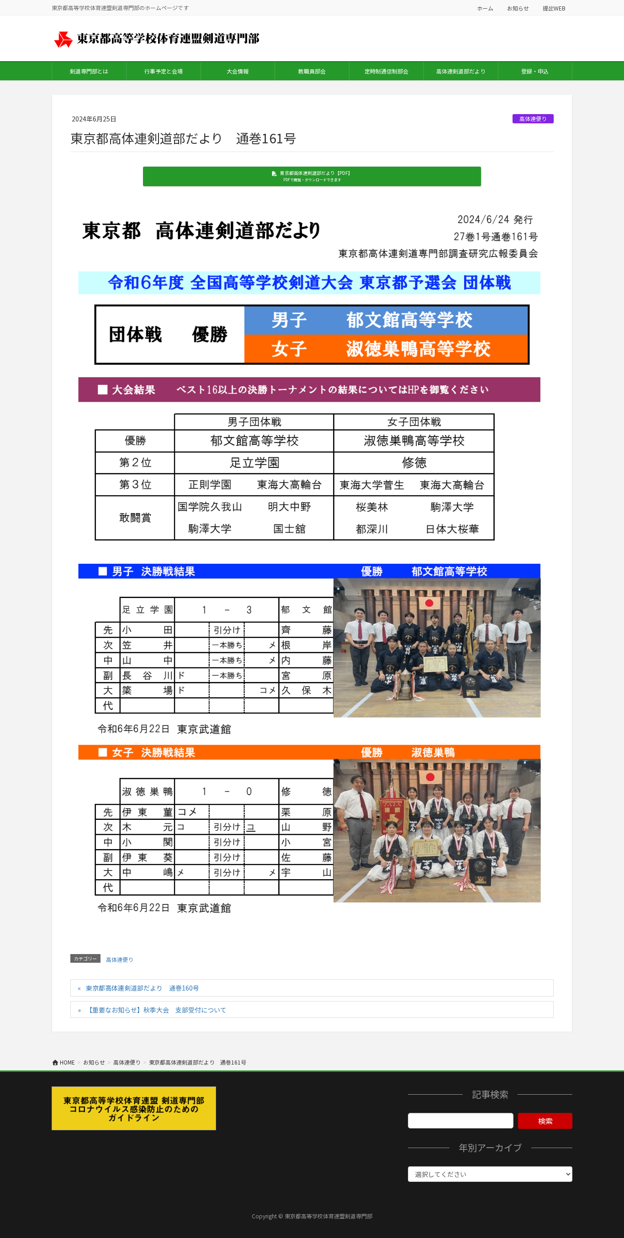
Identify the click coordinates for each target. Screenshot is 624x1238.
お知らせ (518, 8)
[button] (312, 176)
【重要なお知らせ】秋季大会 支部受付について (156, 1009)
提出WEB (554, 8)
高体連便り (533, 118)
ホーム (485, 8)
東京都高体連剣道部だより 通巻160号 (142, 987)
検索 (545, 1120)
